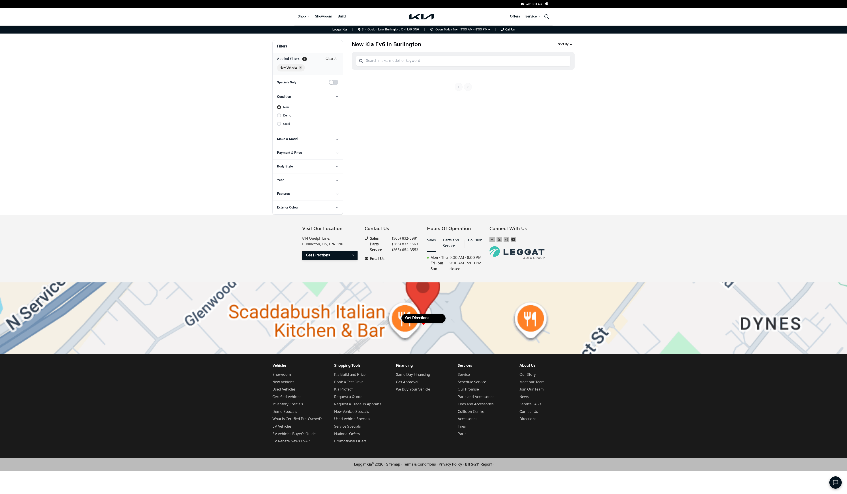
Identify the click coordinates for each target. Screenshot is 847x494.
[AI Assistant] (835, 482)
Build (342, 16)
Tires (462, 427)
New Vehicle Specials (351, 412)
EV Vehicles (282, 427)
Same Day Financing (413, 375)
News (524, 397)
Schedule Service (472, 382)
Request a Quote (348, 397)
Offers (515, 16)
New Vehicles (283, 382)
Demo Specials (284, 412)
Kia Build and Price (349, 375)
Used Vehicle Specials (352, 419)
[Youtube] (513, 239)
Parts (462, 434)
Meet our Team (532, 382)
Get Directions (318, 255)
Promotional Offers (350, 441)
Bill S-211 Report (478, 464)
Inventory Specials (287, 404)
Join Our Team (531, 389)
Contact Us (528, 412)
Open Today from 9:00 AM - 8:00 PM (461, 29)
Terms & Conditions (419, 464)
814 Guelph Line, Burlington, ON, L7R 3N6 (390, 29)
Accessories (467, 419)
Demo (287, 115)
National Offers (347, 434)
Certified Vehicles (286, 397)
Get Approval (407, 382)
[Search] (361, 61)
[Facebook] (492, 239)
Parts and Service (451, 243)
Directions (527, 419)
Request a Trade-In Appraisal (358, 404)
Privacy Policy (450, 464)
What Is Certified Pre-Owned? (297, 419)
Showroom (323, 16)
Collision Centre (471, 412)
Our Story (527, 375)
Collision (475, 240)
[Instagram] (506, 239)
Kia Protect (343, 389)
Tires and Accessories (476, 404)
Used (286, 124)
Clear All (332, 59)
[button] (308, 96)
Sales (431, 240)
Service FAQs (530, 404)
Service (531, 16)
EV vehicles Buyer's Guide (294, 434)
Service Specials (347, 427)
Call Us (510, 29)
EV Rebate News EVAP (291, 441)
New (286, 107)
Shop (302, 16)
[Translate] (547, 3)
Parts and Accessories (476, 397)
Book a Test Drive (349, 382)
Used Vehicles (284, 389)
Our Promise (468, 389)
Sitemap (393, 464)
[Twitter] (499, 239)
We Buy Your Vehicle (413, 389)
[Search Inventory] (546, 16)
